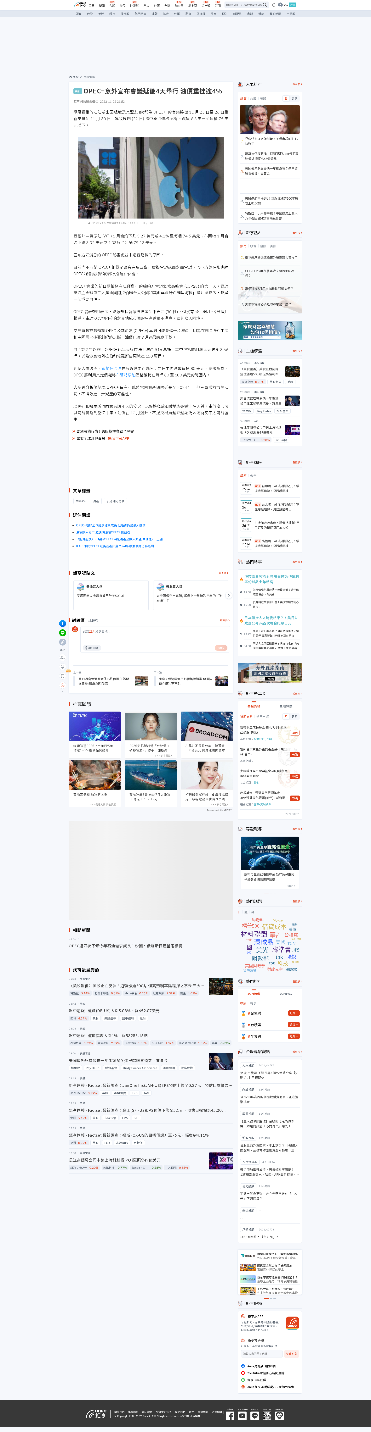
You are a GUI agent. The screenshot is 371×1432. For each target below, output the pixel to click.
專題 (250, 14)
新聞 (102, 5)
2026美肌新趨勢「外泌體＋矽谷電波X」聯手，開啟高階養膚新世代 (150, 748)
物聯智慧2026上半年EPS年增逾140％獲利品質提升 (93, 748)
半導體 (256, 1036)
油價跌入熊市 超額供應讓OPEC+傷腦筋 (103, 532)
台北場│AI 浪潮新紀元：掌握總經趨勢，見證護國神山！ (276, 507)
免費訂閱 (291, 1354)
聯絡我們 (180, 1412)
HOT (257, 486)
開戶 (295, 732)
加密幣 (179, 5)
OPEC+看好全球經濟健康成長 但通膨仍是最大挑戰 (111, 525)
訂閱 (218, 5)
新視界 (237, 14)
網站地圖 (203, 1412)
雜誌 (261, 14)
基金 (146, 5)
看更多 (223, 573)
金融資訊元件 (163, 1412)
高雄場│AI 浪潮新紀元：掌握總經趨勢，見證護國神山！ (276, 543)
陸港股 (134, 5)
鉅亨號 (206, 5)
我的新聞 (275, 14)
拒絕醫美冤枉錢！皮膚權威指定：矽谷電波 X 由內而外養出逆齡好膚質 (207, 796)
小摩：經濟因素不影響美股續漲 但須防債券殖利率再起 (185, 681)
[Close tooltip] (95, 685)
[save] (62, 676)
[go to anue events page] (273, 5)
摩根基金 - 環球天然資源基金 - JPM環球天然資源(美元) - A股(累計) (262, 795)
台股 (112, 5)
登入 (285, 5)
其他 (256, 782)
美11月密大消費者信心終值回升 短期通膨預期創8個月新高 (103, 681)
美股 (123, 5)
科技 (112, 14)
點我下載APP (118, 438)
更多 (294, 98)
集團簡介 (133, 1412)
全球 (167, 5)
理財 (225, 14)
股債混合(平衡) (263, 739)
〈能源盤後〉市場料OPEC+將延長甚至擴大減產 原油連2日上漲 (119, 539)
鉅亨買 (192, 5)
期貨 (188, 14)
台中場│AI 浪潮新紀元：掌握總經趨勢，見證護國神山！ (276, 488)
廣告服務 (147, 1412)
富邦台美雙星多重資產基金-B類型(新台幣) (263, 751)
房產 (213, 14)
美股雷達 (89, 77)
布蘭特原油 (111, 368)
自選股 (291, 14)
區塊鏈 (201, 14)
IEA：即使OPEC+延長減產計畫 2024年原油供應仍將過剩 (115, 546)
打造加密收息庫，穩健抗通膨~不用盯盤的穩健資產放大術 (277, 525)
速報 (154, 14)
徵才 (191, 1412)
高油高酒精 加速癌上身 (90, 794)
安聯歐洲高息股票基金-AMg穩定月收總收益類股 (264, 773)
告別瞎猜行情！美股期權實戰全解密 (105, 431)
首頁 (91, 5)
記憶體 (256, 1013)
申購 (295, 754)
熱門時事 (140, 14)
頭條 (79, 14)
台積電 (256, 1024)
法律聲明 (217, 1412)
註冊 (292, 5)
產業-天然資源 (262, 804)
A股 (256, 421)
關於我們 (119, 1412)
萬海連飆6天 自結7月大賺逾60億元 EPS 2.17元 (149, 796)
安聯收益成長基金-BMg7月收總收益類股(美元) (263, 730)
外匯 (157, 5)
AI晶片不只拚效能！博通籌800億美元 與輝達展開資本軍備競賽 (205, 748)
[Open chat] (62, 685)
